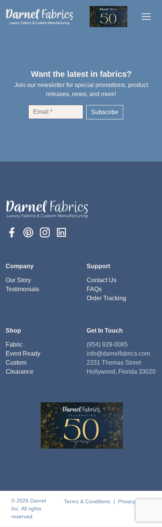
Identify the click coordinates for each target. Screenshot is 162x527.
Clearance (20, 371)
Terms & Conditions (88, 501)
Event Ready (23, 353)
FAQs (94, 289)
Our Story (18, 280)
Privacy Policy (134, 501)
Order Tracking (106, 298)
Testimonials (22, 289)
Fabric (14, 344)
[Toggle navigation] (146, 16)
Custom (16, 362)
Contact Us (101, 280)
